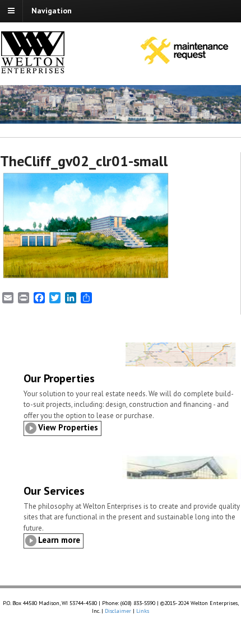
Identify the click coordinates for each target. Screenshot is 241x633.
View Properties (68, 427)
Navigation (51, 11)
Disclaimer (118, 611)
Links (142, 611)
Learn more (59, 539)
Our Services (54, 491)
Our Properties (59, 378)
